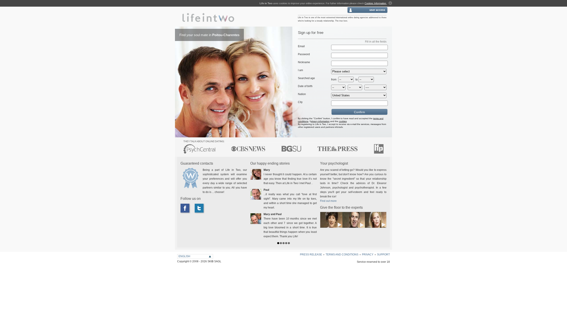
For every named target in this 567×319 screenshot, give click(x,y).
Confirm (359, 112)
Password (304, 54)
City (300, 102)
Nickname (304, 62)
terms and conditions (342, 254)
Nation (302, 94)
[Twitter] (200, 208)
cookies (343, 121)
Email (301, 46)
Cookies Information (376, 3)
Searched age (306, 78)
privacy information (320, 121)
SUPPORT (383, 254)
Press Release (311, 254)
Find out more (328, 200)
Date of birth (305, 86)
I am (300, 70)
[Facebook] (187, 208)
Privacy (367, 254)
